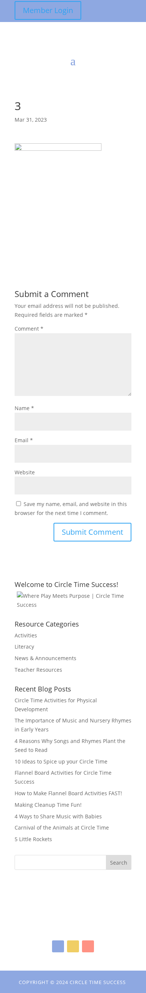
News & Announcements (45, 658)
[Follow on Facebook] (58, 946)
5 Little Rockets (33, 839)
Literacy (24, 646)
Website (25, 472)
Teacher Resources (38, 669)
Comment (29, 328)
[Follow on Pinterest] (88, 946)
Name (24, 408)
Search (118, 862)
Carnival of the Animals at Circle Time (62, 827)
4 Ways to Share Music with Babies (58, 816)
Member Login (48, 10)
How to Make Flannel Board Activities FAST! (68, 793)
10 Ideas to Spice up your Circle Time (61, 761)
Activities (26, 635)
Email (24, 440)
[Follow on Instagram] (73, 946)
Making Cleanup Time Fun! (48, 804)
